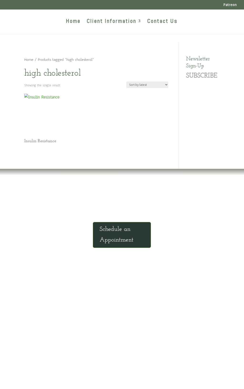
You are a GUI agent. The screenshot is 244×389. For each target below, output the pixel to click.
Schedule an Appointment (116, 234)
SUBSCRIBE (201, 76)
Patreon (230, 5)
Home (73, 21)
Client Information (111, 21)
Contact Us (162, 21)
